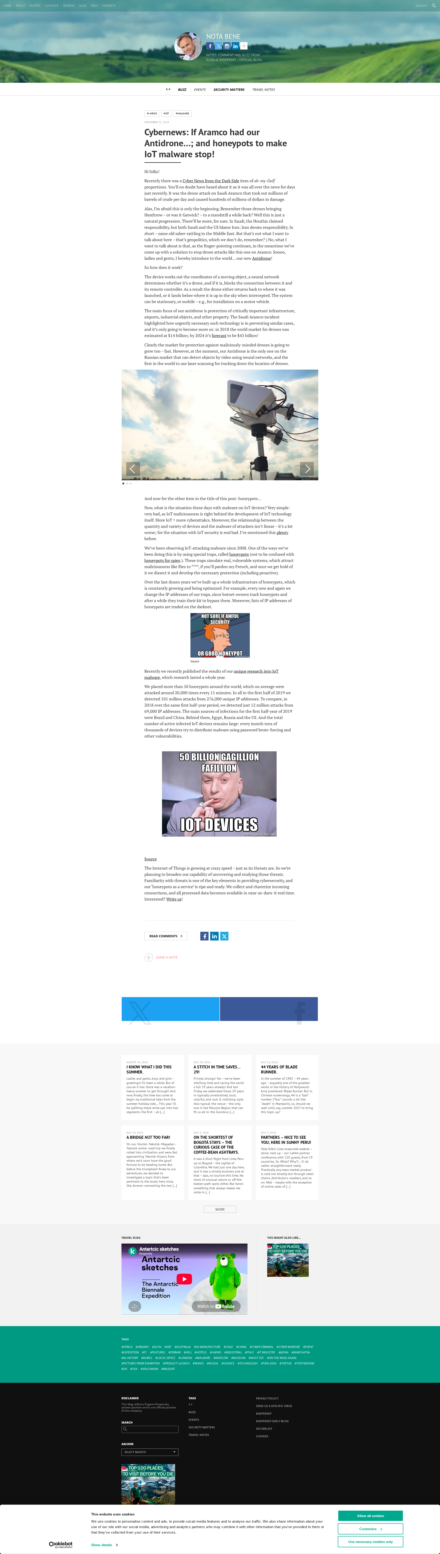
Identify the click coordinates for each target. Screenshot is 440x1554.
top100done (305, 1363)
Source (194, 661)
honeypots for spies (162, 560)
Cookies (262, 1436)
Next (307, 469)
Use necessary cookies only (370, 1542)
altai (157, 1347)
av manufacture (208, 1347)
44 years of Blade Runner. (279, 1069)
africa (127, 1347)
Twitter (218, 46)
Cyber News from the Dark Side (211, 180)
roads (199, 1363)
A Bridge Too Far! (148, 1137)
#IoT (166, 113)
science (228, 1363)
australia (183, 1347)
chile (229, 1347)
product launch (177, 1363)
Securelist (264, 1429)
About (20, 6)
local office (166, 1358)
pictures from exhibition (141, 1363)
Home (7, 6)
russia (213, 1363)
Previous (133, 469)
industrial (234, 1352)
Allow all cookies (370, 1516)
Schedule (52, 6)
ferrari (175, 1352)
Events (200, 89)
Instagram (227, 46)
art (168, 1347)
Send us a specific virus (274, 1406)
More (220, 1209)
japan (284, 1352)
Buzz (182, 89)
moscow (221, 1358)
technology (248, 1363)
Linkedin (235, 46)
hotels (201, 1352)
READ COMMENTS (165, 936)
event (309, 1347)
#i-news (152, 113)
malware (203, 1358)
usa (135, 1369)
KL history (130, 1358)
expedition (131, 1352)
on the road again (282, 1358)
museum (239, 1358)
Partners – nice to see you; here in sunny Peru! (286, 1140)
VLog (82, 6)
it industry (267, 1352)
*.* (167, 89)
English (421, 6)
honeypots (239, 554)
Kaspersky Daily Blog (272, 1421)
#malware (182, 113)
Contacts (109, 6)
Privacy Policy (267, 1398)
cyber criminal (262, 1347)
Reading (69, 6)
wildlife (169, 1369)
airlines (143, 1347)
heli (188, 1352)
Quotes (35, 6)
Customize (368, 1529)
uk (125, 1369)
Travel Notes (263, 89)
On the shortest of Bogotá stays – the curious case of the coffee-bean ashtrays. (216, 1145)
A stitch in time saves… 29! (217, 1069)
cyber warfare (289, 1347)
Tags (94, 6)
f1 (145, 1352)
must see (257, 1358)
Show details (101, 1545)
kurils (147, 1358)
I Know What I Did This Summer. (149, 1069)
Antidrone (261, 258)
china (242, 1347)
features (158, 1352)
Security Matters (228, 89)
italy (250, 1352)
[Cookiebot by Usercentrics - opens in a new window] (61, 1545)
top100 (286, 1363)
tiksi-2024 (269, 1363)
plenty (282, 532)
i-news (216, 1352)
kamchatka (301, 1352)
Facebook (210, 46)
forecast (219, 335)
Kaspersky (264, 1414)
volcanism (150, 1369)
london (186, 1358)
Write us (174, 899)
